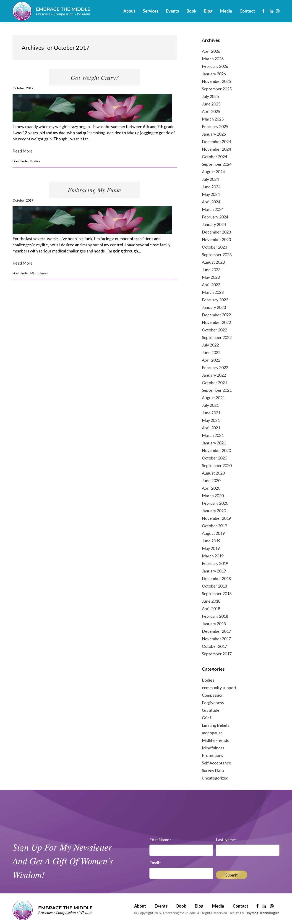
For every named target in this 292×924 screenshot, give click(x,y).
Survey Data (213, 770)
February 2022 (215, 367)
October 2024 (214, 156)
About (140, 905)
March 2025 (213, 118)
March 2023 (213, 292)
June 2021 (211, 412)
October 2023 (214, 246)
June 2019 (211, 540)
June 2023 (211, 269)
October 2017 (214, 646)
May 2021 (211, 420)
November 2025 (216, 81)
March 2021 (213, 435)
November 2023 (216, 239)
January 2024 (214, 224)
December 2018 (216, 578)
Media (218, 905)
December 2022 (216, 314)
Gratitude (210, 710)
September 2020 (217, 465)
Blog (199, 905)
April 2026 (211, 51)
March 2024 (213, 209)
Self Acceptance (216, 762)
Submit (231, 874)
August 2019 (213, 533)
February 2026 (215, 66)
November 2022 (216, 322)
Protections (212, 755)
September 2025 (217, 88)
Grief (206, 717)
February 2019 (215, 563)
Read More (23, 150)
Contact (240, 905)
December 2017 (216, 631)
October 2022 (214, 329)
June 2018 (211, 601)
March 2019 (213, 555)
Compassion (213, 695)
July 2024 (210, 179)
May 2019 (211, 548)
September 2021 (217, 390)
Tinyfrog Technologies (262, 913)
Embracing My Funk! (95, 190)
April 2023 (211, 284)
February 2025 (215, 126)
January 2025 (214, 133)
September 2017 (217, 653)
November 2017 (216, 638)
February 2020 (215, 503)
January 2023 (214, 307)
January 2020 (214, 510)
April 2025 (211, 111)
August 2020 (213, 472)
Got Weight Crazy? (95, 77)
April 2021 (211, 427)
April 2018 (211, 608)
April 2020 (211, 488)
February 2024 (215, 216)
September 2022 (217, 337)
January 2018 (214, 623)
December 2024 (216, 141)
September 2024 (217, 164)
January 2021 (214, 442)
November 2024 (216, 149)
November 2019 (216, 518)
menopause (212, 732)
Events (161, 905)
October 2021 (214, 382)
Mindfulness (39, 273)
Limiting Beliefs (215, 725)
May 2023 (211, 277)
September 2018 (217, 593)
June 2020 (211, 480)
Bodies (35, 161)
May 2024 (211, 194)
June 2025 (211, 103)
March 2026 (213, 58)
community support (219, 687)
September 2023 (217, 254)
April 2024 (211, 201)
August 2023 (213, 262)
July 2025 (210, 96)
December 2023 (216, 231)
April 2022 (211, 359)
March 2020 (213, 495)
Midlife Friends (215, 740)
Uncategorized (215, 777)
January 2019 (214, 570)
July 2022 (210, 344)
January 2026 (214, 73)
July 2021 (210, 405)
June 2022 (211, 352)
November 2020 (216, 450)
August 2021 (213, 397)
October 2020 (214, 457)
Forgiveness (213, 702)
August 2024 (213, 171)
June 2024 (211, 186)
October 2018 (214, 585)
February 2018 (215, 616)
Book (181, 905)
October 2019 (214, 525)
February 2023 (215, 299)
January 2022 (214, 375)
